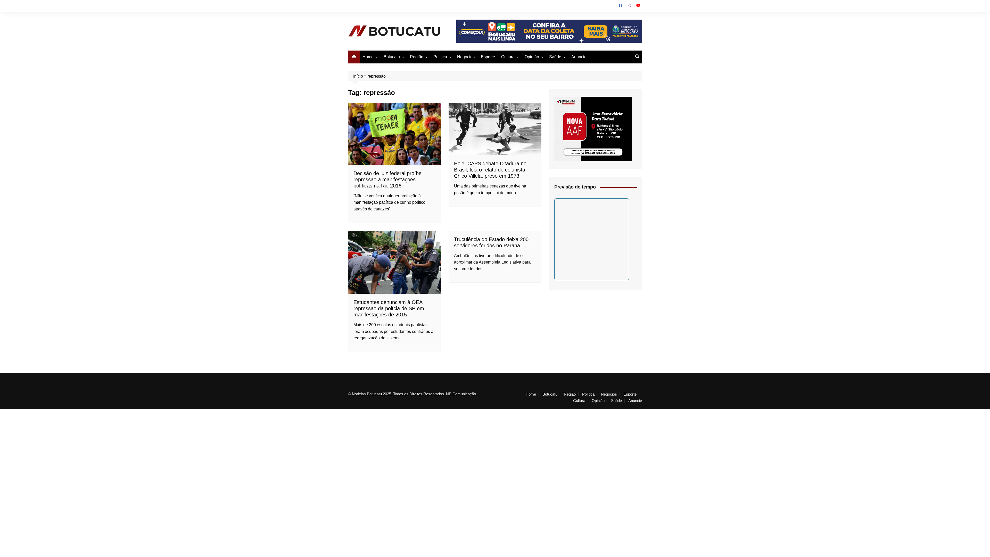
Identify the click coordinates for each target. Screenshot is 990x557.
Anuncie (579, 57)
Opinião (532, 57)
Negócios (466, 57)
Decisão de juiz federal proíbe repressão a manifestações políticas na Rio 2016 (387, 179)
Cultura (508, 57)
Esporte (488, 57)
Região (416, 57)
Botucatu (392, 57)
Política (440, 57)
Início (358, 76)
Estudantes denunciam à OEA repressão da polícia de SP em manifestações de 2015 (388, 308)
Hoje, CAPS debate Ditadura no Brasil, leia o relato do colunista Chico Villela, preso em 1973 (490, 170)
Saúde (555, 57)
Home (368, 57)
